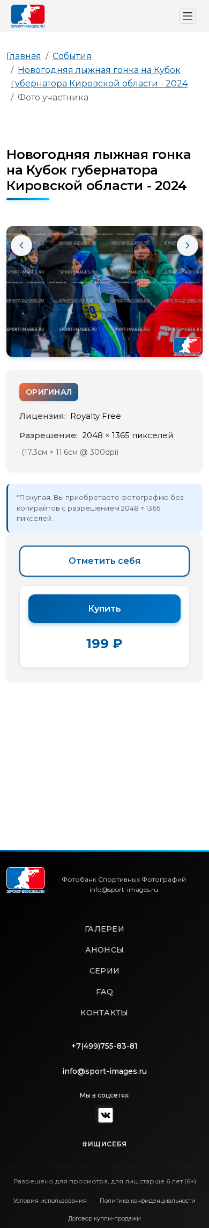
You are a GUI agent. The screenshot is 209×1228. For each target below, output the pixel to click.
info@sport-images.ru (104, 1071)
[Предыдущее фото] (21, 245)
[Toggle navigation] (187, 16)
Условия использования (50, 1200)
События (72, 56)
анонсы (104, 950)
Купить (104, 609)
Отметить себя (104, 561)
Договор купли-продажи (104, 1218)
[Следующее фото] (187, 245)
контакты (104, 1013)
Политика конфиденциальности (148, 1200)
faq (104, 992)
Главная (23, 56)
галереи (104, 929)
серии (104, 971)
